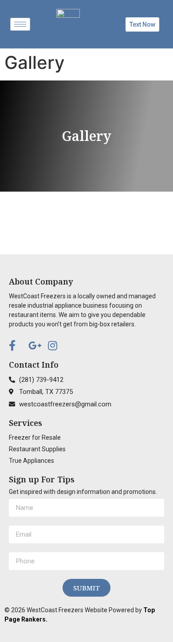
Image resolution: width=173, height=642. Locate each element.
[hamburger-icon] (20, 24)
